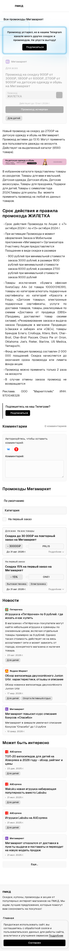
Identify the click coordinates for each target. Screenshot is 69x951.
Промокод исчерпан (34, 109)
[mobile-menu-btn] (9, 6)
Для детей (14, 118)
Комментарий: (14, 456)
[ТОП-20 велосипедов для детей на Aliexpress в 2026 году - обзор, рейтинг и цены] (34, 763)
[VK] (8, 449)
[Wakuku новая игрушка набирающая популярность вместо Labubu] (34, 793)
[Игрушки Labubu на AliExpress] (34, 820)
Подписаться (35, 47)
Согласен (34, 942)
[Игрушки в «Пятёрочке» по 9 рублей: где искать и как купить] (34, 635)
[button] (56, 6)
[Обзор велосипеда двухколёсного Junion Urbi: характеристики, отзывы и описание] (34, 684)
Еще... (34, 864)
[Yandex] (16, 449)
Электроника (38, 584)
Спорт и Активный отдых (37, 698)
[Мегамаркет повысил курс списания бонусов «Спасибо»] (34, 720)
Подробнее (56, 935)
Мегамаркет (19, 61)
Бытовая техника (16, 584)
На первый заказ (20, 519)
